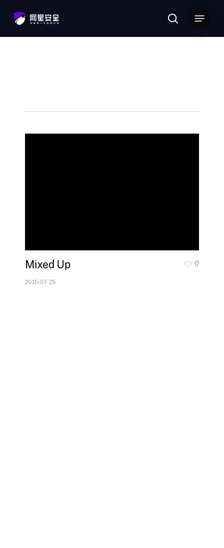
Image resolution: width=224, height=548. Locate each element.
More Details (115, 183)
